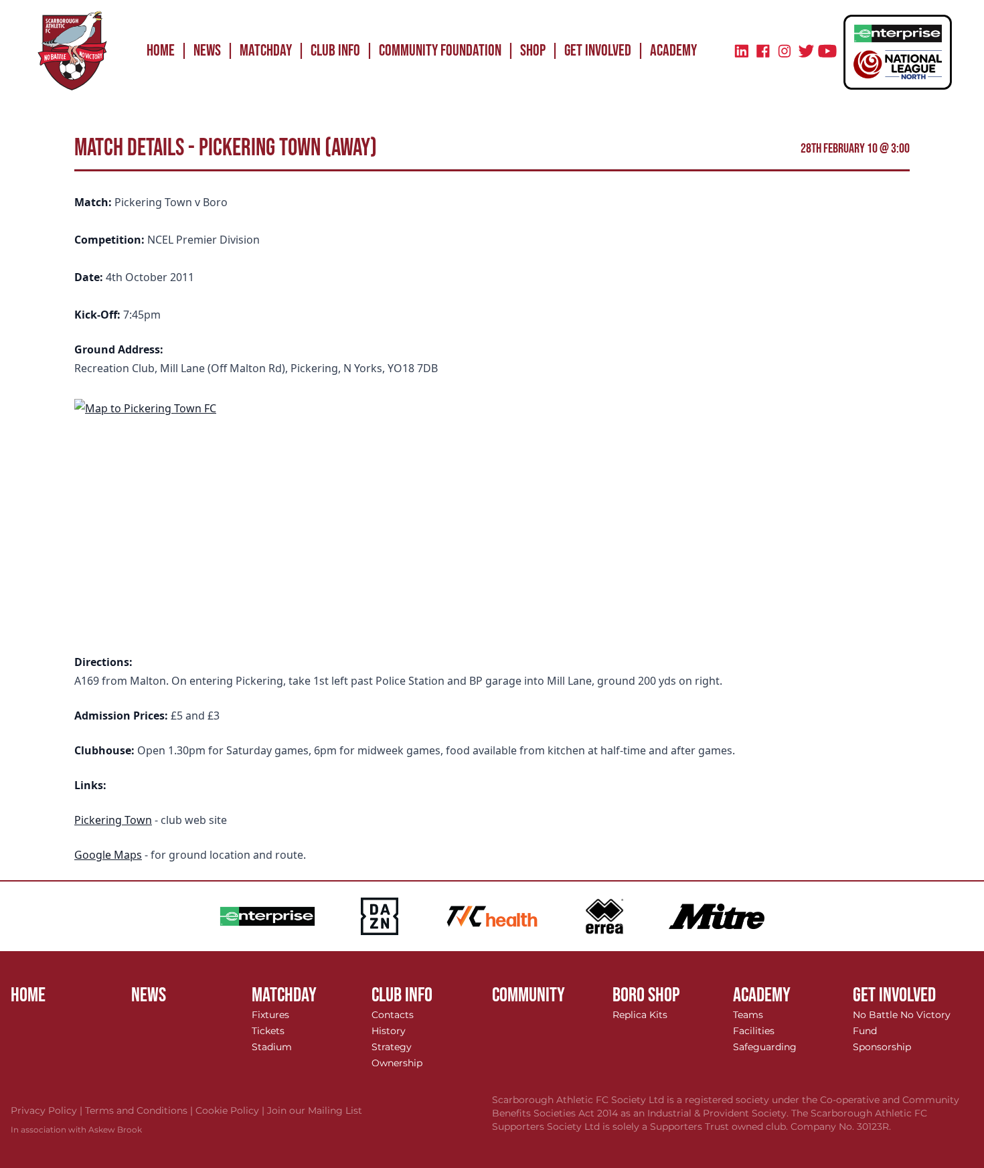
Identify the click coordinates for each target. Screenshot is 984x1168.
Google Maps (108, 854)
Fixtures (270, 1015)
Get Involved (597, 50)
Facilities (753, 1031)
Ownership (397, 1063)
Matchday (266, 50)
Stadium (272, 1047)
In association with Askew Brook (76, 1129)
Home (161, 50)
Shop (533, 50)
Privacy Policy (48, 1110)
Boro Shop (646, 995)
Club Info (335, 50)
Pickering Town (113, 820)
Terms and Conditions (140, 1110)
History (389, 1031)
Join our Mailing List (314, 1110)
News (207, 50)
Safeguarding (765, 1047)
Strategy (392, 1047)
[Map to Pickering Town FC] (492, 515)
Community (528, 995)
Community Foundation (440, 50)
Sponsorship (882, 1047)
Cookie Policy (231, 1110)
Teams (748, 1015)
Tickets (268, 1031)
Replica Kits (639, 1015)
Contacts (393, 1015)
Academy (673, 50)
